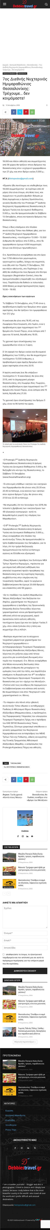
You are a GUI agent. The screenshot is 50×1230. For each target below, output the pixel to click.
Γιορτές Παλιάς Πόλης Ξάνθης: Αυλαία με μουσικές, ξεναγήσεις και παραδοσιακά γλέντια (32, 1031)
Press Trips (10, 1129)
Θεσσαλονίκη (32, 65)
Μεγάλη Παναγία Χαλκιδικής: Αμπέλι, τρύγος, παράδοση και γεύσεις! (31, 856)
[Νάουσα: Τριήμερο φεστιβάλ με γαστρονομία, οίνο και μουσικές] (9, 871)
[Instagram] (23, 836)
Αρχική (5, 65)
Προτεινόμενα (8, 861)
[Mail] (32, 836)
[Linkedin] (27, 836)
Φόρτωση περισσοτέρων (24, 1042)
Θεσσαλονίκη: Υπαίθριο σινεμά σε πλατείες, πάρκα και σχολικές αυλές (32, 882)
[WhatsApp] (32, 112)
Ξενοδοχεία (10, 1125)
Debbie (25, 831)
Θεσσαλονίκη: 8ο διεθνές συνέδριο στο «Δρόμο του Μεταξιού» (37, 797)
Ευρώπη (9, 1110)
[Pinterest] (26, 112)
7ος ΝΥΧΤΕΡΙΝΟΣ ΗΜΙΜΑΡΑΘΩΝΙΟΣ (17, 767)
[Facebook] (13, 112)
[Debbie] (25, 818)
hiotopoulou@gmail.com (21, 178)
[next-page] (8, 893)
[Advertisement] (25, 35)
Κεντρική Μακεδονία (17, 65)
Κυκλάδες (10, 1120)
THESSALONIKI (15, 763)
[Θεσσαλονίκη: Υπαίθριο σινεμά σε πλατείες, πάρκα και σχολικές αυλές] (9, 883)
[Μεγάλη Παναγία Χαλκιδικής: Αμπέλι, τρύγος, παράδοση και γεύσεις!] (9, 857)
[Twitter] (20, 112)
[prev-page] (4, 893)
